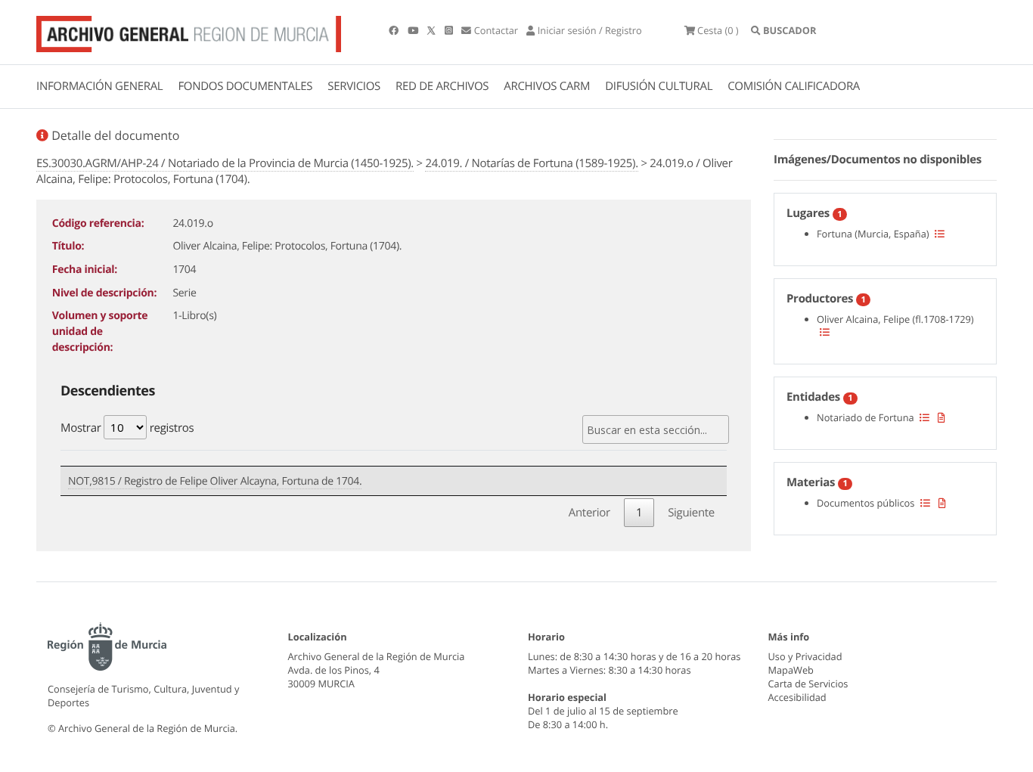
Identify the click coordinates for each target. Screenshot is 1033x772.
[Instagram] (450, 30)
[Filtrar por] (940, 233)
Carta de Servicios (808, 683)
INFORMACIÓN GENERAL (99, 86)
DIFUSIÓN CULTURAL (658, 86)
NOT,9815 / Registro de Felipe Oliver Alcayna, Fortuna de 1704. (214, 481)
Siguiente (691, 512)
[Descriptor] (941, 417)
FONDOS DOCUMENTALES (245, 86)
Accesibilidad (797, 697)
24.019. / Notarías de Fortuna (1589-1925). (531, 163)
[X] (433, 30)
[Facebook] (395, 30)
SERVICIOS (353, 86)
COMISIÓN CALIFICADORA (793, 86)
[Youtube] (414, 30)
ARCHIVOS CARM (547, 86)
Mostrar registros (127, 428)
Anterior (589, 512)
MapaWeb (791, 670)
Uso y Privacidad (805, 656)
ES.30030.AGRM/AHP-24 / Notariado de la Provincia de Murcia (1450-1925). (225, 163)
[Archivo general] (188, 31)
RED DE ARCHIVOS (442, 86)
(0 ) (718, 30)
